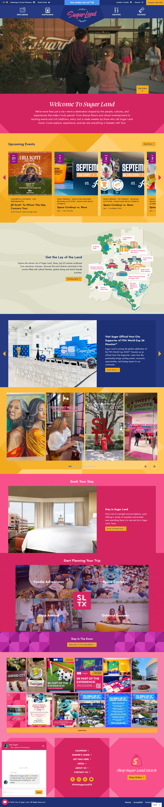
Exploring (22, 14)
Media (81, 763)
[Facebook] (72, 779)
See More (150, 144)
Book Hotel (42, 2)
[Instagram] (79, 779)
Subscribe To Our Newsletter (81, 644)
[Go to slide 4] (77, 466)
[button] (4, 177)
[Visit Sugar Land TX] (82, 15)
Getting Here (72, 279)
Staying (141, 14)
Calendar (81, 750)
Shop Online (135, 777)
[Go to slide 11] (93, 466)
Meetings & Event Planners (21, 2)
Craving (116, 14)
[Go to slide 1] (70, 466)
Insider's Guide (122, 2)
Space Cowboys (115, 581)
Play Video (142, 88)
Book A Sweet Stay (115, 528)
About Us (80, 767)
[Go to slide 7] (84, 466)
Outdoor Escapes (115, 615)
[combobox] (157, 805)
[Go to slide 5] (80, 466)
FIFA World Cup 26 (80, 2)
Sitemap (128, 802)
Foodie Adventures (49, 581)
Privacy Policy (150, 802)
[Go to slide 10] (91, 466)
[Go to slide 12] (95, 466)
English (155, 805)
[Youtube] (91, 779)
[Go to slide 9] (89, 466)
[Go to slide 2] (73, 466)
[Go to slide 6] (82, 466)
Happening (47, 14)
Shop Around (48, 615)
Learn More (111, 370)
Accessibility (138, 802)
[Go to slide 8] (86, 466)
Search (138, 2)
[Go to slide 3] (75, 466)
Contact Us (81, 772)
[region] (82, 431)
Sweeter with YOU (155, 2)
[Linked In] (85, 779)
